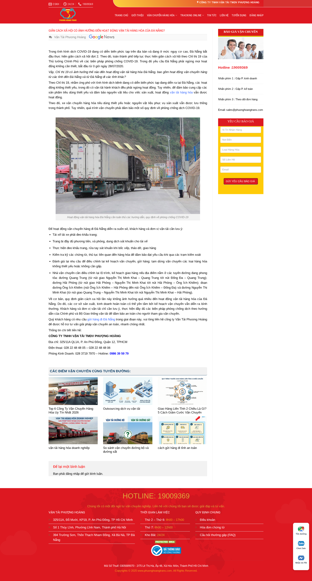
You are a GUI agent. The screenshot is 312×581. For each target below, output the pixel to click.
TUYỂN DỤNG (239, 15)
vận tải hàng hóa (181, 92)
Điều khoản (207, 520)
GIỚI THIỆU (137, 15)
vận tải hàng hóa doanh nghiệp (69, 448)
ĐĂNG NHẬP (256, 15)
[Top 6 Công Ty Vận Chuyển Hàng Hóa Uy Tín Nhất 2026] (73, 391)
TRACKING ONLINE (191, 15)
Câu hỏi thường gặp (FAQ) (218, 535)
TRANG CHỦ (121, 15)
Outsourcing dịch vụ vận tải (121, 408)
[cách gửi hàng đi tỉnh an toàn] (182, 430)
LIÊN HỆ (224, 15)
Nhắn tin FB (301, 563)
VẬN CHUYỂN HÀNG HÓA (161, 15)
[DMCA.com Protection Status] (165, 542)
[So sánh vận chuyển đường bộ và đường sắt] (127, 430)
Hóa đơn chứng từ (212, 527)
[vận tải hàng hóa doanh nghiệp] (73, 430)
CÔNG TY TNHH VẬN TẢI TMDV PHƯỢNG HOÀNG (229, 2)
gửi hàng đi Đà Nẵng (101, 319)
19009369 (240, 67)
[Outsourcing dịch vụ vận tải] (127, 391)
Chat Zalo (301, 548)
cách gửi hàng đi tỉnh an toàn (177, 448)
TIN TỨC (211, 15)
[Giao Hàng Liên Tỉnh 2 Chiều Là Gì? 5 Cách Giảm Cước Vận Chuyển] (182, 391)
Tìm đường (301, 534)
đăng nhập (73, 473)
